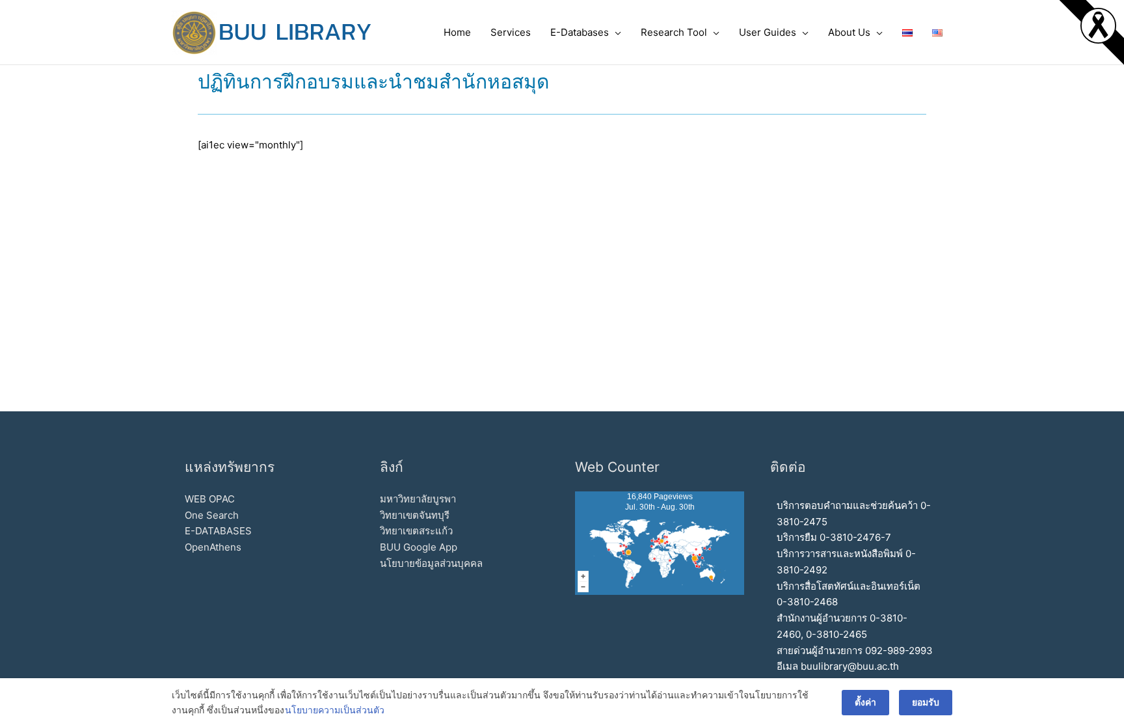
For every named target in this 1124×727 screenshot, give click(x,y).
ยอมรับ (925, 701)
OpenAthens (213, 547)
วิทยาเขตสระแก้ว (416, 531)
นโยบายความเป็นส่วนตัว (334, 709)
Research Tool (674, 32)
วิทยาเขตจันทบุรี (414, 515)
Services (510, 32)
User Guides (767, 32)
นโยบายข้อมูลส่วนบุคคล (431, 563)
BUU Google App (418, 547)
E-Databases (579, 32)
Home (457, 32)
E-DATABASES (218, 531)
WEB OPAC (210, 499)
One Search (212, 515)
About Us (849, 32)
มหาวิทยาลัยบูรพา (418, 499)
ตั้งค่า (865, 701)
